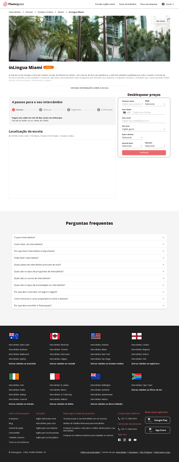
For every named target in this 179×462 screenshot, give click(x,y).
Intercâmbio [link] (15, 12)
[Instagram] (124, 440)
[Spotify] (129, 440)
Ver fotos (160, 21)
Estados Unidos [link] (45, 12)
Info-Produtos (146, 452)
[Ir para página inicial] (14, 4)
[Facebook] (120, 440)
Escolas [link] (29, 12)
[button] (48, 67)
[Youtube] (135, 440)
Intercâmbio (121, 452)
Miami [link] (61, 12)
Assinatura (133, 452)
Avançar (144, 152)
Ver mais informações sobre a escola (90, 88)
